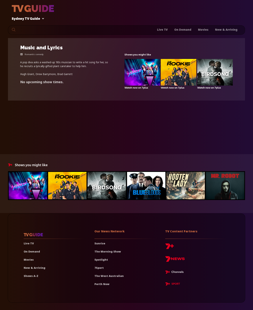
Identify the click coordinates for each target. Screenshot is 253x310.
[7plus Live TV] (175, 272)
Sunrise (99, 243)
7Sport (99, 268)
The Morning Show (107, 251)
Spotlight (101, 259)
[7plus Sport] (172, 284)
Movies (203, 29)
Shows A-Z (31, 276)
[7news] (175, 260)
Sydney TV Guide (26, 19)
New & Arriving (226, 29)
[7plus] (169, 247)
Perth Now (101, 284)
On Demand (182, 29)
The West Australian (109, 276)
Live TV (162, 29)
